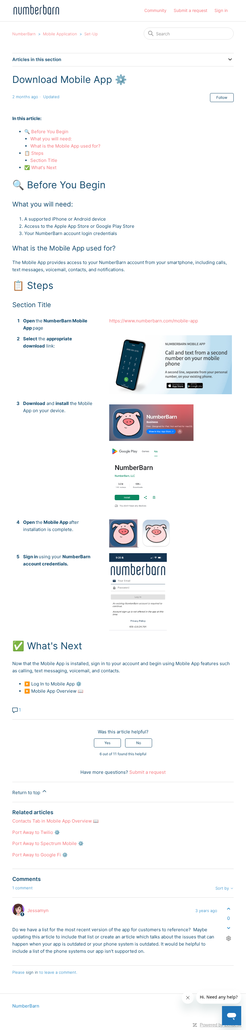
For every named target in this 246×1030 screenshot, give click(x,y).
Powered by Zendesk (221, 1024)
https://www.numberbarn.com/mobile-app (153, 321)
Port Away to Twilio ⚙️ (36, 832)
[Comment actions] (228, 938)
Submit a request (190, 10)
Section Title (43, 160)
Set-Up (91, 33)
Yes (107, 743)
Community (155, 10)
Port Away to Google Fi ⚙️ (40, 855)
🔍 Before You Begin (47, 131)
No (138, 743)
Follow (221, 97)
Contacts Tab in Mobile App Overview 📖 (55, 821)
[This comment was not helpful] (228, 928)
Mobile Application (60, 33)
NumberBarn (24, 33)
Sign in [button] (221, 10)
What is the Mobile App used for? (65, 146)
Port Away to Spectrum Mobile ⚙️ (48, 843)
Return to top (26, 792)
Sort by (222, 888)
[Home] (36, 13)
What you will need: (51, 139)
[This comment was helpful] (228, 909)
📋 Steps (34, 153)
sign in (32, 972)
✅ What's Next (40, 167)
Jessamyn (38, 910)
